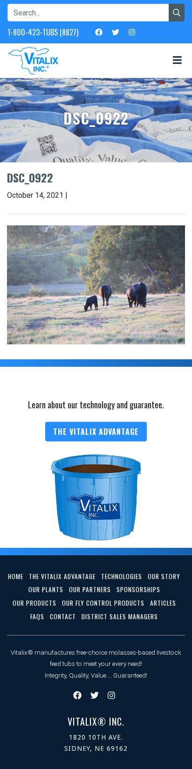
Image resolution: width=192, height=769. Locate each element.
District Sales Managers (120, 616)
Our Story (164, 576)
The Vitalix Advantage (96, 431)
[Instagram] (132, 31)
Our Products (34, 603)
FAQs (37, 616)
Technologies (121, 576)
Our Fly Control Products (103, 603)
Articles (163, 603)
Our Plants (45, 589)
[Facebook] (98, 31)
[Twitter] (115, 31)
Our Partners (90, 589)
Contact (63, 616)
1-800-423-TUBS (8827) (42, 32)
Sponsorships (138, 589)
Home (15, 576)
